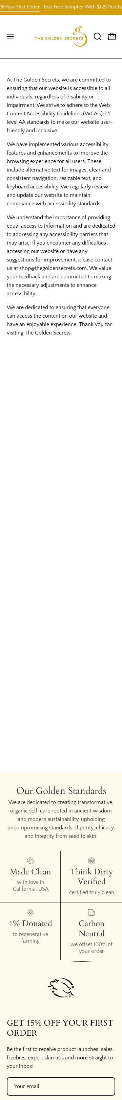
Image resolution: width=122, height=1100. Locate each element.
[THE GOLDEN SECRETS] (61, 36)
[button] (97, 36)
